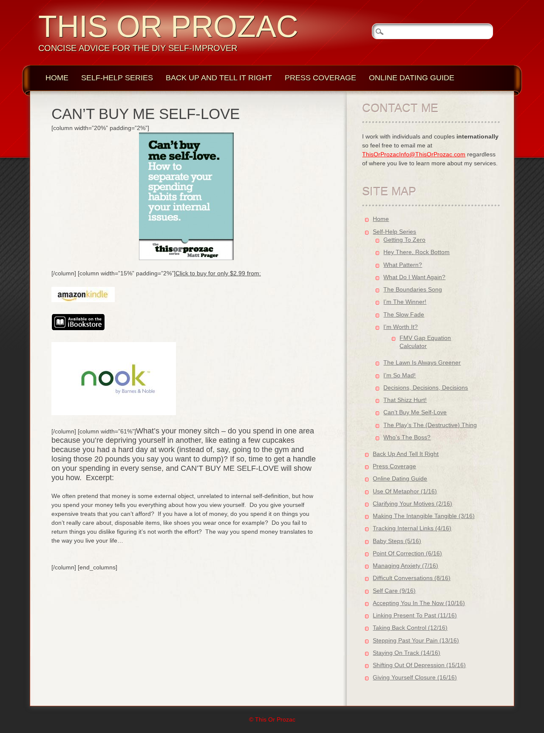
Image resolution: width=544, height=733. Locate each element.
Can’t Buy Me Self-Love (415, 412)
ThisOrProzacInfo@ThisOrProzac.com (413, 154)
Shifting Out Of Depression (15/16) (419, 665)
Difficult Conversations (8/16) (411, 578)
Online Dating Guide (411, 78)
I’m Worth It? (400, 326)
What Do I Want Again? (414, 277)
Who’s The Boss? (407, 437)
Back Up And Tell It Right (219, 78)
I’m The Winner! (404, 301)
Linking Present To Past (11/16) (415, 615)
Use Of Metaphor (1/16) (405, 491)
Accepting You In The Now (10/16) (419, 603)
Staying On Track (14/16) (406, 652)
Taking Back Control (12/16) (410, 627)
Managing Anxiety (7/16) (405, 565)
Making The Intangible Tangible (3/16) (424, 515)
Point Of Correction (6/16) (407, 553)
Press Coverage (320, 78)
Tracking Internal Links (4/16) (412, 528)
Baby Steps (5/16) (397, 541)
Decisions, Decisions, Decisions (425, 387)
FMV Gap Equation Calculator (425, 342)
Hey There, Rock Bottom (416, 252)
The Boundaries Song (412, 289)
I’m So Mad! (399, 375)
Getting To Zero (404, 239)
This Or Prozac (168, 26)
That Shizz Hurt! (405, 399)
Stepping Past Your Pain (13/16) (416, 640)
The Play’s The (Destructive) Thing (430, 425)
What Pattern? (402, 264)
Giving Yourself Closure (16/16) (415, 677)
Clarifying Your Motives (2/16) (412, 503)
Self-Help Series (117, 78)
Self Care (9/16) (394, 590)
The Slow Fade (403, 314)
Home (56, 78)
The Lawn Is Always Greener (422, 362)
